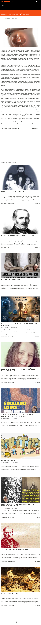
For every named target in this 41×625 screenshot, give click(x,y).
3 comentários (11, 247)
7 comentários (11, 561)
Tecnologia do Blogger (21, 622)
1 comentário (11, 291)
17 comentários (11, 517)
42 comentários (11, 382)
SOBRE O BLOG (4, 6)
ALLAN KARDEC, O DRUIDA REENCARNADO (14, 550)
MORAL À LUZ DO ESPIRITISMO (10, 279)
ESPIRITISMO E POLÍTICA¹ (9, 460)
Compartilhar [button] (35, 128)
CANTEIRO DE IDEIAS (7, 2)
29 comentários (11, 203)
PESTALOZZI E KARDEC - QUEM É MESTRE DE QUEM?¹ (17, 235)
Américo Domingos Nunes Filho (10, 128)
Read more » (37, 203)
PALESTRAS (30, 6)
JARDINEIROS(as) (13, 6)
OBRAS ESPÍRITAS (22, 6)
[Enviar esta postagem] (18, 128)
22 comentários (11, 471)
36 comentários (11, 605)
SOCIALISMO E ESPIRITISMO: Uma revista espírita (16, 594)
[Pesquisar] (36, 2)
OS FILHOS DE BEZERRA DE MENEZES (12, 191)
